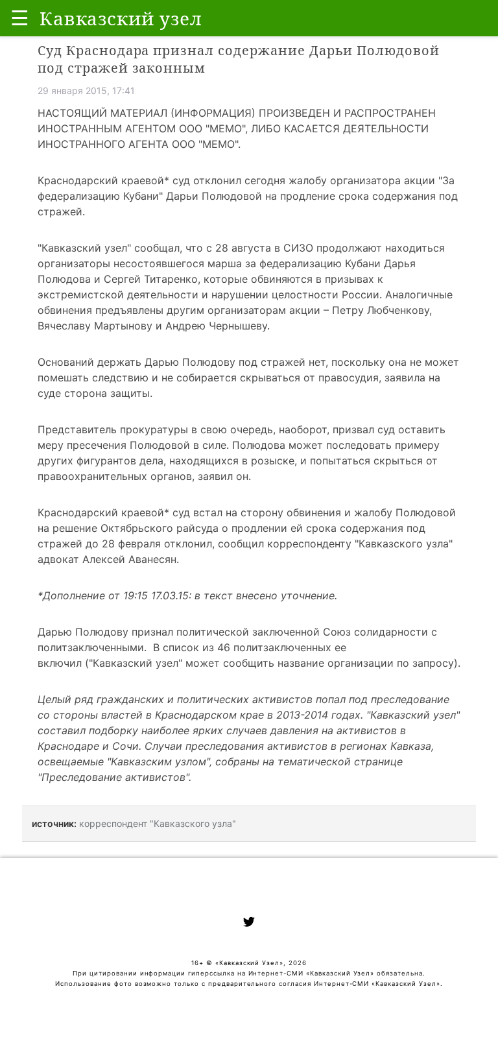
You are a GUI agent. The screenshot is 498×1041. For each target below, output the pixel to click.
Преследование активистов (113, 777)
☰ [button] (19, 17)
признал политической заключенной (226, 631)
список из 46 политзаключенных (247, 647)
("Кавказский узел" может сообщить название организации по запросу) (271, 662)
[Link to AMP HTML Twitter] (249, 923)
